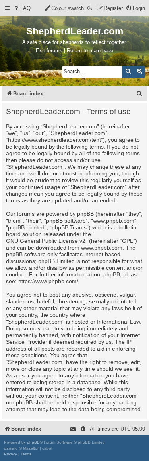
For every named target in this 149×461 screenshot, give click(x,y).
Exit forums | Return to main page (74, 50)
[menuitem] (22, 8)
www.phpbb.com (101, 247)
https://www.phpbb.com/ (48, 281)
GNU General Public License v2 (45, 241)
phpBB (33, 442)
